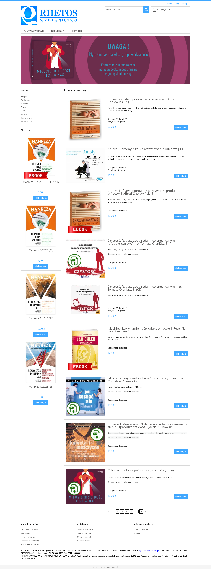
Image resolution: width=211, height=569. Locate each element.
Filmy (23, 110)
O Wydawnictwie (141, 529)
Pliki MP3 (25, 103)
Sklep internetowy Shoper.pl (105, 567)
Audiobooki (26, 100)
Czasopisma (26, 118)
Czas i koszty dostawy (30, 540)
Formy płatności (28, 537)
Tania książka (27, 121)
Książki (24, 96)
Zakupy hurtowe (84, 533)
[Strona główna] (49, 15)
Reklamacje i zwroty (29, 529)
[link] (105, 60)
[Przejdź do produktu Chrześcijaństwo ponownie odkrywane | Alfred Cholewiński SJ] (85, 119)
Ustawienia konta (84, 537)
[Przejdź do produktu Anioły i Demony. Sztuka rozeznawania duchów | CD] (85, 165)
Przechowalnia (83, 540)
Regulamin (25, 533)
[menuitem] (34, 30)
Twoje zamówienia (85, 529)
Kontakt (137, 533)
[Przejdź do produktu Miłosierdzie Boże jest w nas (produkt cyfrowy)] (85, 486)
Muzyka (24, 114)
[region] (105, 60)
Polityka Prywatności (30, 544)
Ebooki (24, 107)
